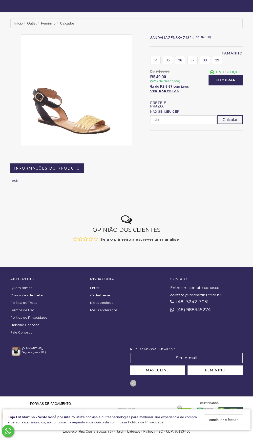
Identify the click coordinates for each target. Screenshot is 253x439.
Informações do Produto (47, 168)
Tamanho (232, 53)
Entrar (95, 288)
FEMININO (215, 370)
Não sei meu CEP (164, 111)
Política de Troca (23, 303)
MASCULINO (158, 370)
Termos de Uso (22, 310)
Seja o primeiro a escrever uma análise (139, 239)
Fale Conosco (21, 332)
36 (180, 60)
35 (168, 60)
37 (192, 60)
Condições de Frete (26, 295)
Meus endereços (103, 310)
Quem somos (21, 288)
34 (155, 60)
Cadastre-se (100, 295)
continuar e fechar (223, 420)
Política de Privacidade (146, 422)
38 (205, 60)
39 (217, 60)
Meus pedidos (101, 303)
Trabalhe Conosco (25, 325)
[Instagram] (133, 383)
